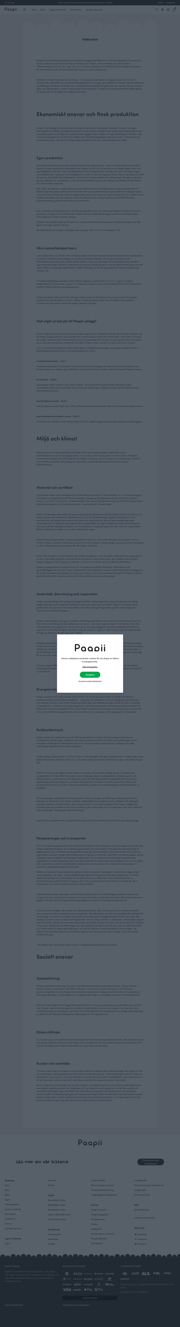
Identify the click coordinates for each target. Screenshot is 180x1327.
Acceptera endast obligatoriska (90, 681)
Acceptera (90, 674)
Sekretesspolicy (90, 666)
